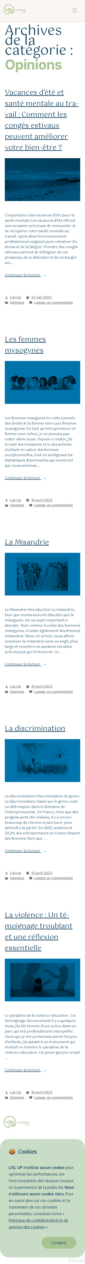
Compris (58, 1242)
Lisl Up (15, 297)
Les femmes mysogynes (25, 345)
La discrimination (35, 729)
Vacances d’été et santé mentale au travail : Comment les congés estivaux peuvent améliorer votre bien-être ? (42, 120)
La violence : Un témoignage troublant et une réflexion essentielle (39, 931)
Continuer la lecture (25, 275)
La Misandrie (27, 542)
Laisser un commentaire (53, 302)
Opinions (17, 302)
